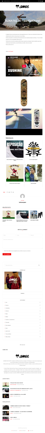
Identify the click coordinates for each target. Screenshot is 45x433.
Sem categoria (22, 17)
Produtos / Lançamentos (9, 319)
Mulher (6, 316)
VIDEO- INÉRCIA (13, 417)
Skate (6, 328)
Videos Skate (7, 336)
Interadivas (7, 308)
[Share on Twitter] (2, 41)
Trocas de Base (8, 333)
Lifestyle (7, 310)
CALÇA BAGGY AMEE (34, 220)
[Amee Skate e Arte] (22, 6)
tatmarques (22, 202)
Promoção (7, 322)
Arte (6, 302)
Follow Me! (23, 344)
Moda (6, 313)
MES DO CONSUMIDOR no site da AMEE (18, 394)
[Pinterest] (2, 44)
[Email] (2, 47)
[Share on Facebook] (2, 38)
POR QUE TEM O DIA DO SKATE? (16, 382)
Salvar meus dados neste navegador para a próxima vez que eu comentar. (17, 250)
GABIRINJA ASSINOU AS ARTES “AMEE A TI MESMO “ (20, 405)
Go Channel (10, 51)
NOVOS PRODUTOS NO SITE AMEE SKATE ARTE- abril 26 (22, 221)
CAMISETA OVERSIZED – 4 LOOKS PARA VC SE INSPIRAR (21, 411)
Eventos (6, 305)
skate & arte (7, 331)
